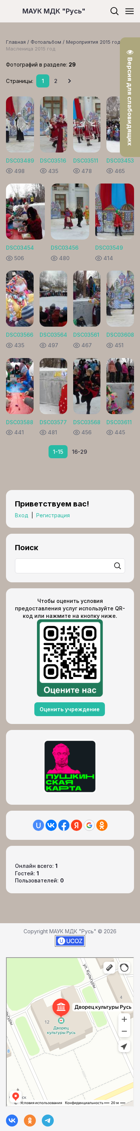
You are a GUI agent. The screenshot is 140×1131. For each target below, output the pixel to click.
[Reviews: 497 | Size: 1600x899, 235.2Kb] (53, 299)
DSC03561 (86, 335)
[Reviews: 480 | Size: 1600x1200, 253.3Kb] (70, 212)
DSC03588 (19, 422)
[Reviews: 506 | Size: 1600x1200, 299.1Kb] (25, 212)
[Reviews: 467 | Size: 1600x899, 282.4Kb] (87, 299)
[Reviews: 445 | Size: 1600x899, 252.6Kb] (120, 386)
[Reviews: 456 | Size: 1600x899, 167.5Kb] (87, 386)
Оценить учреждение (70, 709)
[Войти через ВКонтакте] (51, 825)
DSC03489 (20, 160)
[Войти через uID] (38, 825)
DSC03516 (53, 160)
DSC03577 (53, 422)
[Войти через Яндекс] (76, 825)
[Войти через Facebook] (63, 825)
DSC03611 (119, 422)
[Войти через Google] (89, 825)
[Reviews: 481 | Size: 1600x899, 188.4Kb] (53, 386)
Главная (16, 42)
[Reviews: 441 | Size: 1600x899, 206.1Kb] (20, 386)
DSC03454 (20, 247)
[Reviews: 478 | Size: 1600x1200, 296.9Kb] (86, 124)
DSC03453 (120, 160)
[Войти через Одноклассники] (102, 825)
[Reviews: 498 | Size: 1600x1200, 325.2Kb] (20, 124)
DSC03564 (53, 335)
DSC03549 (109, 247)
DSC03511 (85, 160)
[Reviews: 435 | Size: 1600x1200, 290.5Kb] (53, 124)
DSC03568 (86, 422)
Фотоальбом (46, 42)
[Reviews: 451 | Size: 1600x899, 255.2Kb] (120, 299)
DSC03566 (19, 335)
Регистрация (53, 515)
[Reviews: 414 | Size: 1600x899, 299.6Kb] (114, 212)
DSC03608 (120, 335)
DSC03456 (64, 247)
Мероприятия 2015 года (94, 42)
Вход (21, 515)
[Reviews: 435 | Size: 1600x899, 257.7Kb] (20, 299)
